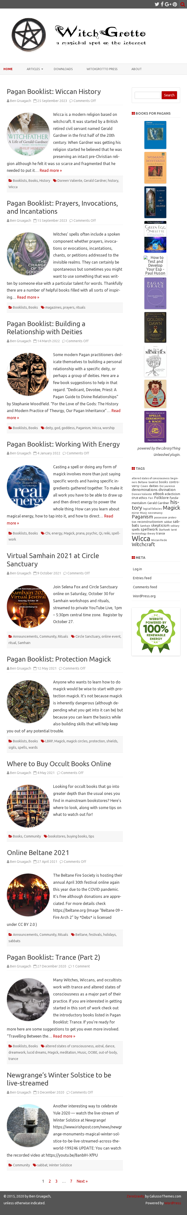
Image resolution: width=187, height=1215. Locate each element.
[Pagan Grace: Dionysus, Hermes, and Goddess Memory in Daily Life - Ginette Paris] (155, 307)
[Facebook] (162, 4)
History (44, 181)
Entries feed (142, 578)
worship (109, 428)
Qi (100, 533)
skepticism (160, 525)
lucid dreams (36, 1052)
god (57, 428)
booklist (153, 482)
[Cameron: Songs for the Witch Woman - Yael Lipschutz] (155, 147)
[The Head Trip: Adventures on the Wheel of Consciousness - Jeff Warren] (155, 406)
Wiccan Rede (159, 540)
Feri (150, 498)
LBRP (49, 741)
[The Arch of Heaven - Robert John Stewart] (155, 216)
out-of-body (108, 1052)
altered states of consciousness (69, 1046)
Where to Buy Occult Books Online (59, 763)
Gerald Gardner (95, 181)
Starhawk (164, 529)
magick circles (77, 741)
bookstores (56, 836)
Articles (33, 69)
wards (33, 747)
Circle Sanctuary (87, 636)
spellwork (149, 529)
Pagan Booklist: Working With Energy (63, 444)
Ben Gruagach (20, 101)
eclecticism (172, 494)
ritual (12, 643)
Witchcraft (143, 544)
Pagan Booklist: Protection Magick (59, 659)
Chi (47, 533)
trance (13, 1059)
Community (47, 636)
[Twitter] (157, 4)
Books (33, 181)
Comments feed (145, 587)
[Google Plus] (168, 4)
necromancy (155, 512)
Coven (144, 486)
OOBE (92, 1052)
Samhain (24, 643)
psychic (91, 533)
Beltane (81, 935)
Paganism (83, 428)
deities (154, 486)
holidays (109, 935)
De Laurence (167, 486)
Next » (82, 1181)
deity (49, 428)
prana (80, 533)
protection (97, 741)
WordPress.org (144, 596)
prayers (69, 307)
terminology (139, 533)
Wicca (13, 187)
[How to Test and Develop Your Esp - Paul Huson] (155, 273)
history (113, 181)
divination (167, 490)
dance (109, 1046)
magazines (53, 307)
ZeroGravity (135, 1196)
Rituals (63, 636)
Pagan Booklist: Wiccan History (54, 91)
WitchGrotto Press (102, 69)
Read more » (51, 170)
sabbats (14, 941)
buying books (77, 836)
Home (8, 69)
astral (99, 1046)
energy (57, 533)
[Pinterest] (175, 4)
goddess (68, 428)
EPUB (135, 498)
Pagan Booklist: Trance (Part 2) (53, 957)
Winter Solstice (60, 1165)
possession (160, 517)
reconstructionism (150, 521)
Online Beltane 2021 (38, 852)
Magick (69, 533)
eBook (158, 494)
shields (111, 741)
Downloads (63, 69)
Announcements (25, 636)
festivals (95, 935)
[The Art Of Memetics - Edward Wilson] (155, 375)
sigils (12, 747)
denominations (145, 490)
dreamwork (17, 1052)
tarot (174, 529)
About (136, 69)
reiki (107, 533)
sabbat (42, 1165)
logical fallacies (152, 508)
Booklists (20, 181)
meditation (68, 1052)
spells (22, 747)
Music (81, 1052)
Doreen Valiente (69, 181)
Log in (137, 569)
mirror (135, 512)
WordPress (172, 1203)
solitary (174, 525)
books (163, 482)
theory (151, 533)
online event (111, 636)
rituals (80, 307)
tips (91, 836)
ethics (143, 497)
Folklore (161, 498)
